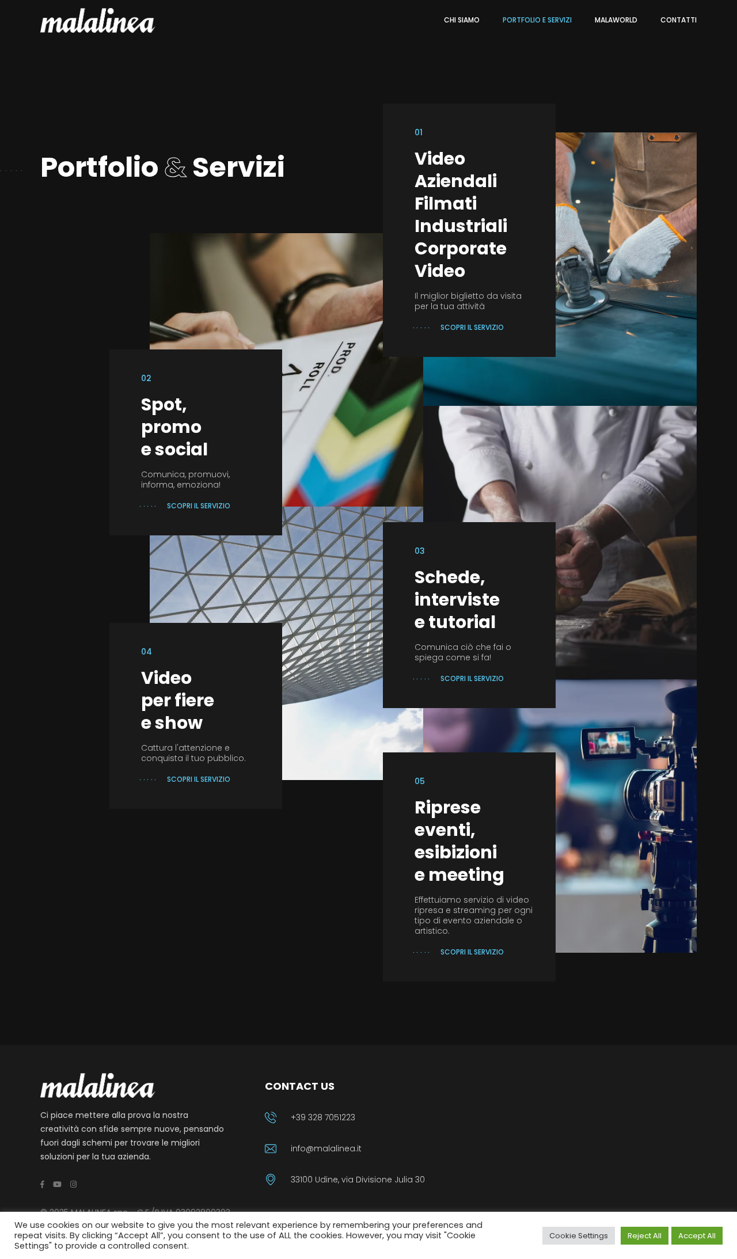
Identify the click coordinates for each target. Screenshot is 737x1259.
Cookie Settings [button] (578, 1235)
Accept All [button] (697, 1235)
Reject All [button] (645, 1235)
